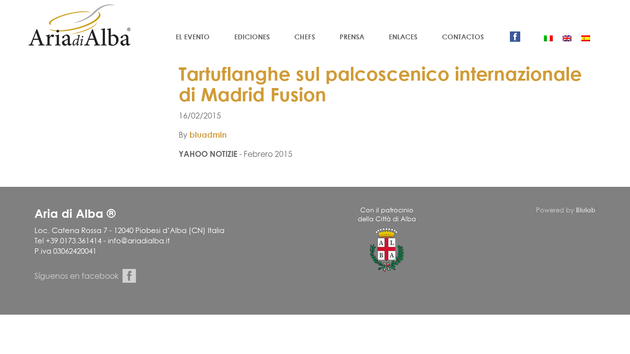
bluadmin (208, 135)
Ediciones (252, 36)
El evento (193, 36)
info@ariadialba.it (139, 240)
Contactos (463, 36)
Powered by (566, 210)
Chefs (304, 36)
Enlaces (403, 36)
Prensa (352, 36)
